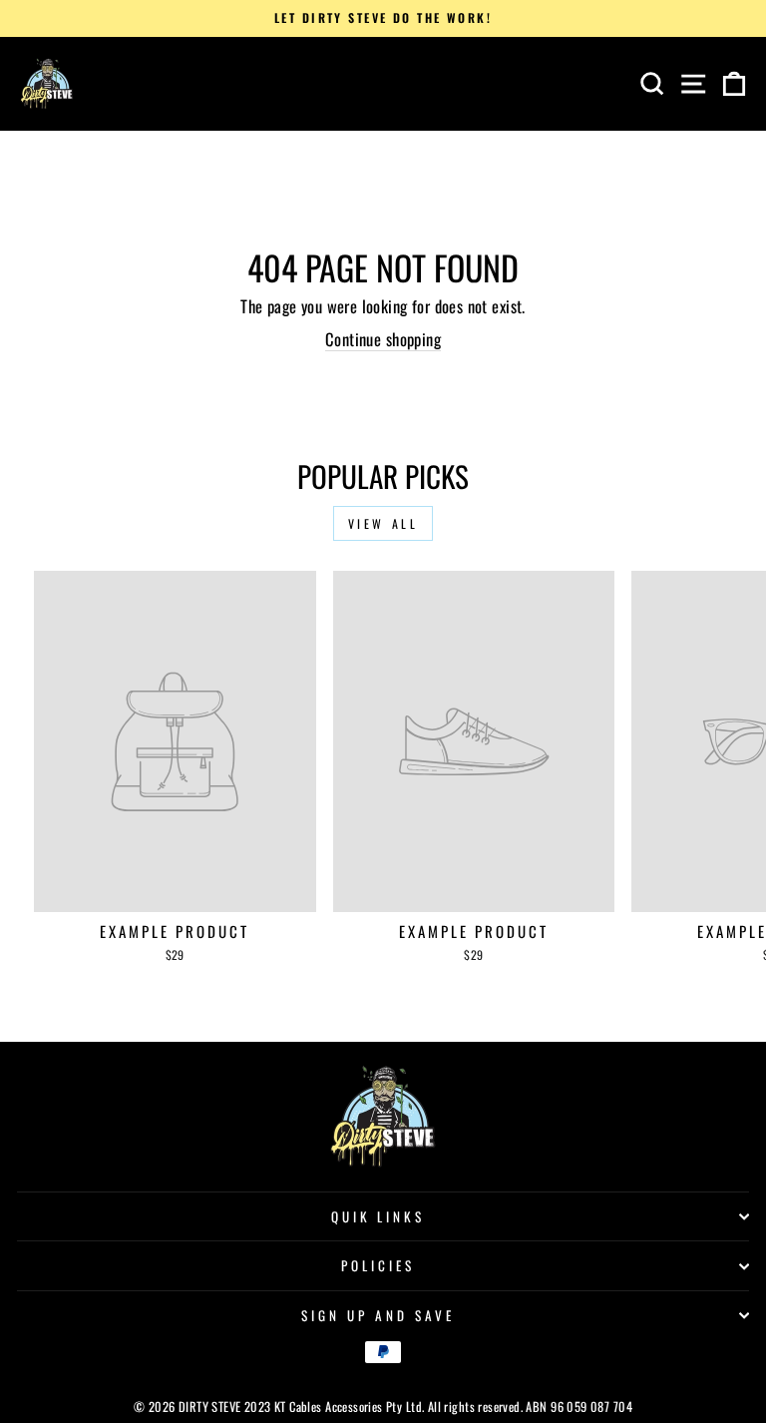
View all (383, 523)
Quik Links (378, 1216)
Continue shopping (383, 339)
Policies (378, 1265)
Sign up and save (378, 1315)
